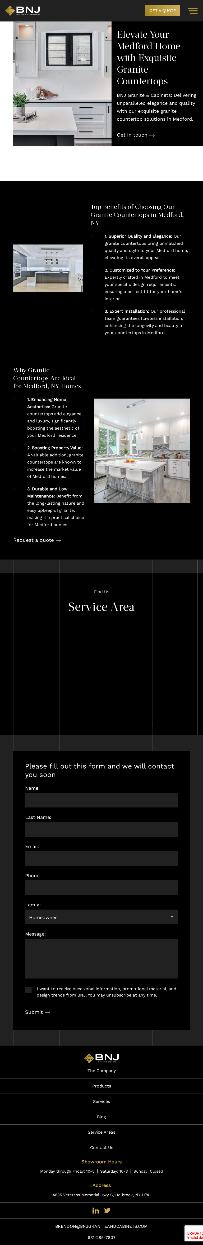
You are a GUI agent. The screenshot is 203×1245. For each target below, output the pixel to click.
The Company (101, 1070)
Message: (35, 934)
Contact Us (101, 1147)
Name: (32, 788)
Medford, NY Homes (52, 386)
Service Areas (101, 1132)
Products (101, 1086)
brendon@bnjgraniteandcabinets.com (101, 1226)
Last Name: (38, 817)
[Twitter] (107, 1210)
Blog (101, 1116)
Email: (32, 846)
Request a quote (33, 540)
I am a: (33, 904)
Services (101, 1101)
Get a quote (163, 10)
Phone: (33, 875)
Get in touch (132, 134)
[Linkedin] (96, 1210)
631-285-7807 (102, 1237)
